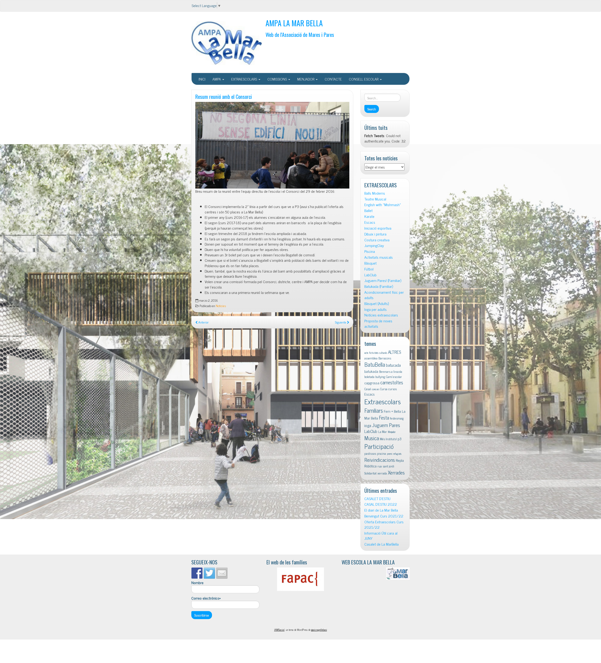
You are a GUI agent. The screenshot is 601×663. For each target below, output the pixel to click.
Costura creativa (376, 240)
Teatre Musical (375, 199)
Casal (367, 388)
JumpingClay (374, 245)
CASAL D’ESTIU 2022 (380, 504)
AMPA (217, 79)
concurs (375, 389)
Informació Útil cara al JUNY (380, 535)
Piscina (369, 251)
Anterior (203, 322)
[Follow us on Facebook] (197, 573)
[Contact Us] (221, 573)
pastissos (370, 453)
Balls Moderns (374, 193)
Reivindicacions (379, 459)
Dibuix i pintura (375, 234)
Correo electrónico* (206, 598)
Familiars (373, 410)
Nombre (197, 583)
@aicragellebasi (319, 630)
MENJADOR (306, 79)
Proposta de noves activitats (378, 323)
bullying (380, 376)
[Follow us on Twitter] (209, 573)
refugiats (397, 454)
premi (389, 454)
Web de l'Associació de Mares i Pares (300, 34)
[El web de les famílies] (300, 579)
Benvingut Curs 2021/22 (383, 516)
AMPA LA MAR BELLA (294, 22)
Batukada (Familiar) (378, 286)
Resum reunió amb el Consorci (223, 96)
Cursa (383, 388)
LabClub (370, 275)
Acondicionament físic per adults (384, 294)
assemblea (371, 358)
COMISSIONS (277, 79)
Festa (384, 417)
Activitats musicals (378, 257)
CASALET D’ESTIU (377, 498)
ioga (367, 425)
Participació (379, 446)
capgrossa (371, 383)
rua (380, 466)
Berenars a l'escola (390, 371)
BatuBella (374, 364)
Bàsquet (370, 263)
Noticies (221, 305)
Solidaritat (370, 473)
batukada (371, 371)
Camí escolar (394, 376)
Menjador (392, 432)
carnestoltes (391, 382)
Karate (369, 216)
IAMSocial (279, 630)
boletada (369, 376)
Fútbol (369, 269)
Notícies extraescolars (381, 315)
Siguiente (341, 322)
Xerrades (396, 472)
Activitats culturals (378, 353)
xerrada (382, 473)
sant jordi (388, 466)
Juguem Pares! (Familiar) (382, 280)
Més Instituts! (388, 438)
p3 (399, 439)
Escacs (369, 222)
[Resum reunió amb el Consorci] (272, 145)
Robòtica (370, 466)
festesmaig (397, 418)
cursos (392, 388)
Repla (400, 460)
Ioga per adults (375, 309)
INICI (202, 79)
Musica (371, 438)
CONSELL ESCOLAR (364, 79)
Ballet (368, 210)
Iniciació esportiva (377, 228)
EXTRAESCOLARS (244, 79)
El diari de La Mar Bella (381, 510)
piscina (381, 453)
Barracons (384, 358)
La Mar (382, 431)
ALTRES (394, 351)
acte (366, 353)
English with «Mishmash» (382, 204)
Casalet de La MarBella (381, 544)
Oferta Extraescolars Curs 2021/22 (384, 524)
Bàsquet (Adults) (376, 303)
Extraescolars (382, 401)
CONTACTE (333, 79)
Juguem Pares (386, 425)
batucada (393, 365)
